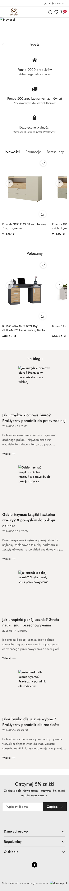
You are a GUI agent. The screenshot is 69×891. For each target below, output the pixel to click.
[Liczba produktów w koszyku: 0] (62, 12)
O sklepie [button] (11, 851)
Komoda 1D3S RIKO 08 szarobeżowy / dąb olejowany (24, 226)
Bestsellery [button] (55, 152)
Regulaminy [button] (13, 841)
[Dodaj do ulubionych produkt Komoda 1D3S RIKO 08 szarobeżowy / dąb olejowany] (43, 163)
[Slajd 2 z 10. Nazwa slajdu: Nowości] (34, 29)
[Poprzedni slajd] (2, 45)
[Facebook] (34, 865)
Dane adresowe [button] (16, 831)
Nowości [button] (12, 152)
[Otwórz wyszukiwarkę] (50, 12)
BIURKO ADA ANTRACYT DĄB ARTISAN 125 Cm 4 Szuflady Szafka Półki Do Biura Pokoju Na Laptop (23, 328)
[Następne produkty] (59, 183)
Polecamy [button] (35, 253)
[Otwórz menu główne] (4, 12)
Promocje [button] (33, 152)
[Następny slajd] (66, 45)
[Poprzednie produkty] (9, 183)
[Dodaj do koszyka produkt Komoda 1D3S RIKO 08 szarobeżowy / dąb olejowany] (42, 214)
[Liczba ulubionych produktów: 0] (56, 12)
